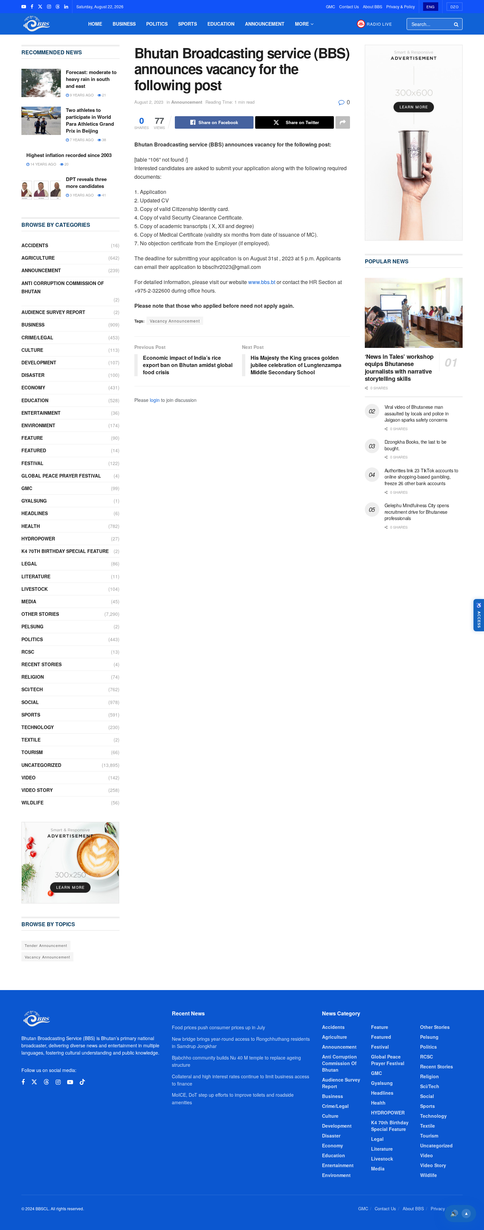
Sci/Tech (32, 689)
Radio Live (379, 24)
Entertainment (41, 412)
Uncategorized (41, 765)
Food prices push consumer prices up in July (218, 1027)
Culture (32, 350)
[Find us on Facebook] (32, 6)
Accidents (34, 245)
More (302, 23)
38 (103, 139)
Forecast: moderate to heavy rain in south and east (91, 79)
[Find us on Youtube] (23, 6)
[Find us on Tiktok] (82, 1082)
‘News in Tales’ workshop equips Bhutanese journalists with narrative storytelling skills (399, 367)
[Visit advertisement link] (70, 862)
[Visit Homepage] (35, 24)
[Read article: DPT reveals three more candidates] (41, 190)
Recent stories (41, 664)
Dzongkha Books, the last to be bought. (416, 445)
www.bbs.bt (261, 282)
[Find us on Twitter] (40, 6)
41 (103, 194)
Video (28, 777)
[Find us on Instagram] (49, 6)
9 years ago (81, 94)
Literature (35, 576)
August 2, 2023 (148, 102)
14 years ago (42, 164)
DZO (454, 6)
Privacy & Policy (400, 6)
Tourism (32, 752)
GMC (330, 6)
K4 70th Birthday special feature (65, 551)
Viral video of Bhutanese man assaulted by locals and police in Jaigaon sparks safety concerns (417, 413)
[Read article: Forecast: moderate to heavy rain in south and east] (41, 83)
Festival (32, 463)
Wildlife (32, 802)
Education (220, 23)
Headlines (34, 513)
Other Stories (40, 614)
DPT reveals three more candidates (86, 182)
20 (66, 164)
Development (38, 362)
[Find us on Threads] (58, 6)
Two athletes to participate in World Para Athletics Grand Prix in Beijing (90, 120)
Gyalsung (34, 500)
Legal (29, 563)
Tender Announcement (46, 945)
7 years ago (81, 139)
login (155, 400)
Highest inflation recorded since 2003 (69, 155)
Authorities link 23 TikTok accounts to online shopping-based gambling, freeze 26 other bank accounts (421, 476)
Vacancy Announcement (175, 321)
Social (30, 702)
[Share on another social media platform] (343, 122)
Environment (38, 425)
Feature (32, 437)
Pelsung (32, 626)
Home (95, 23)
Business (124, 23)
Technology (37, 727)
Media (28, 601)
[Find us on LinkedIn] (66, 6)
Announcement (264, 23)
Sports (187, 23)
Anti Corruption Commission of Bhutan (62, 287)
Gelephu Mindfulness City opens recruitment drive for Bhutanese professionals (417, 511)
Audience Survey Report (53, 312)
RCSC (27, 651)
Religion (32, 676)
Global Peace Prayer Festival (61, 475)
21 (103, 94)
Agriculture (38, 257)
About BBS (372, 6)
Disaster (32, 375)
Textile (30, 739)
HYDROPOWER (38, 538)
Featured (33, 450)
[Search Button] (457, 24)
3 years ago (81, 194)
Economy (33, 387)
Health (30, 526)
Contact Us (349, 6)
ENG (430, 6)
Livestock (34, 589)
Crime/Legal (37, 337)
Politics (157, 23)
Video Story (37, 790)
